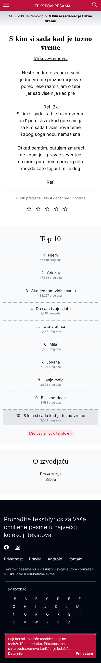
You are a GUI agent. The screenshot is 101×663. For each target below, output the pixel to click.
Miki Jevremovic (51, 58)
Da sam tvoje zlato (53, 308)
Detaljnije (15, 653)
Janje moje (53, 379)
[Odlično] (67, 208)
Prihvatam (84, 653)
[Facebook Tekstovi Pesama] (6, 547)
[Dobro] (58, 208)
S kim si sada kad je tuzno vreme (54, 415)
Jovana (53, 362)
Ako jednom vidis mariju (53, 290)
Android (55, 558)
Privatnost (13, 558)
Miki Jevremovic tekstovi (49, 433)
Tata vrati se (53, 326)
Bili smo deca (53, 397)
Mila (53, 344)
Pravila (35, 558)
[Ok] (49, 208)
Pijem (53, 255)
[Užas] (31, 208)
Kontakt (75, 558)
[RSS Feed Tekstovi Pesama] (17, 547)
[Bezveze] (40, 208)
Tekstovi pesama (17, 569)
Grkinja (53, 272)
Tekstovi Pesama (53, 5)
